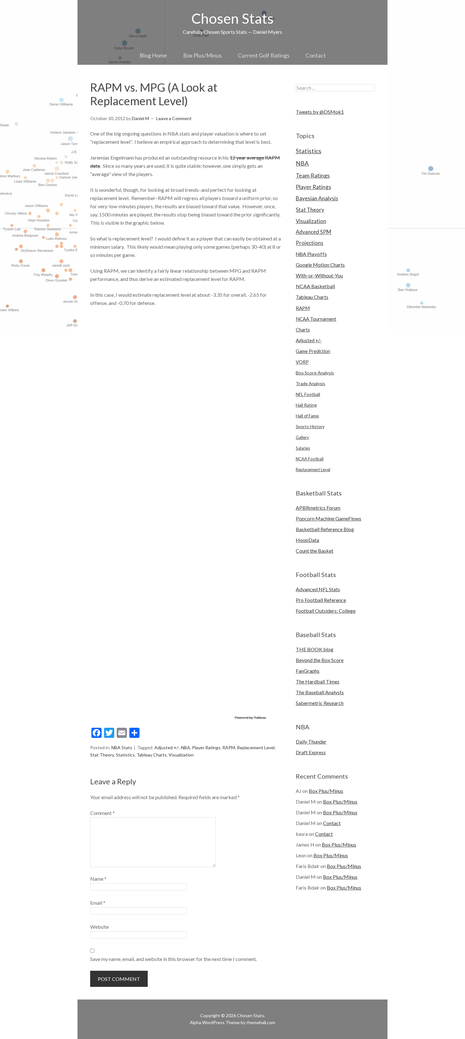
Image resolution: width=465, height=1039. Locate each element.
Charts (303, 329)
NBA (185, 747)
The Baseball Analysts (320, 692)
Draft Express (311, 752)
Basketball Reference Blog (325, 529)
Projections (309, 243)
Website (99, 927)
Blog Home (153, 55)
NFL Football (308, 394)
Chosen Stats (232, 18)
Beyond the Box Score (320, 660)
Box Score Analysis (315, 372)
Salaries (303, 448)
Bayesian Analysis (317, 198)
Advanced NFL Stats (318, 589)
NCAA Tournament (316, 319)
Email (97, 903)
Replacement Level (256, 747)
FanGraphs (307, 671)
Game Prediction (313, 351)
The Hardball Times (317, 681)
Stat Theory (102, 754)
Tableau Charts (152, 754)
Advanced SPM (313, 232)
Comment (102, 813)
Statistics (125, 754)
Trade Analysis (310, 383)
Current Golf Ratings (263, 55)
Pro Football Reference (321, 600)
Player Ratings (206, 747)
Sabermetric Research (320, 703)
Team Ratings (313, 175)
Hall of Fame (307, 415)
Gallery (302, 437)
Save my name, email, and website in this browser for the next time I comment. (173, 959)
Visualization (181, 754)
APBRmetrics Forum (318, 508)
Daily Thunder (311, 741)
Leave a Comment (174, 118)
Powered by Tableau (250, 718)
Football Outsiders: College (326, 611)
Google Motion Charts (320, 265)
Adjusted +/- (166, 747)
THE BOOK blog (314, 649)
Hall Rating (306, 405)
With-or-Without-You (319, 275)
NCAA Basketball (315, 286)
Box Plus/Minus (202, 55)
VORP (302, 362)
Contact (316, 55)
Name (98, 879)
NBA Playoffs (311, 254)
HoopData (307, 540)
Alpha (195, 1022)
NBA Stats (121, 747)
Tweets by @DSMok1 (320, 112)
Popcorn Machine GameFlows (328, 518)
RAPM (228, 747)
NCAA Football (310, 458)
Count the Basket (314, 551)
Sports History (310, 426)
